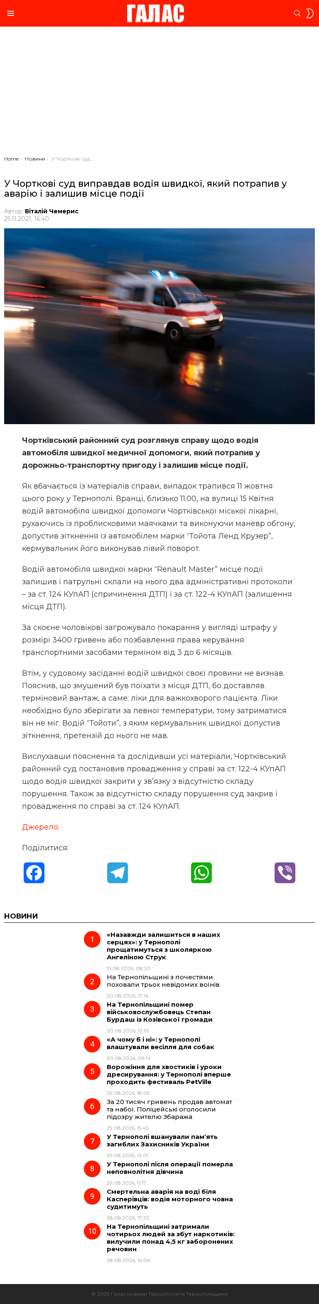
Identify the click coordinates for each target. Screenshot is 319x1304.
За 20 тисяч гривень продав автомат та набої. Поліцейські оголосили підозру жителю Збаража (169, 1109)
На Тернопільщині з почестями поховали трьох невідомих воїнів (163, 980)
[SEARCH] (297, 13)
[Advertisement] (159, 93)
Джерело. (40, 827)
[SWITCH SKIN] (310, 13)
